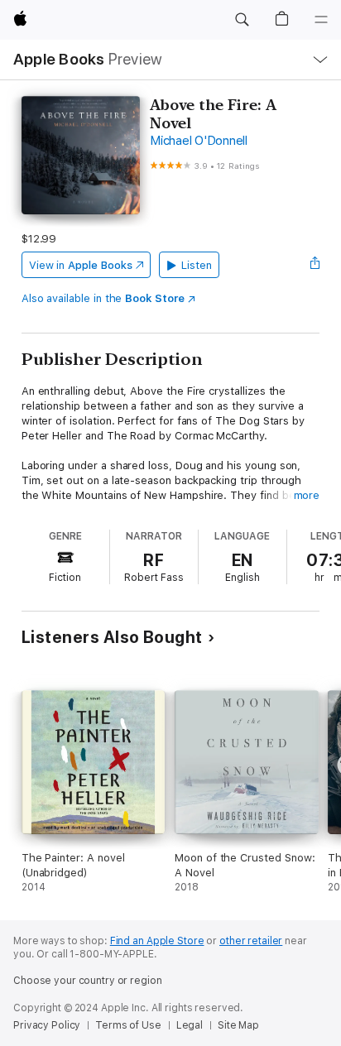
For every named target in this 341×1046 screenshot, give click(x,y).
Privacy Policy (46, 1025)
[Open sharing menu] (314, 264)
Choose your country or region (87, 980)
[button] (242, 20)
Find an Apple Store (157, 941)
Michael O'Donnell (198, 140)
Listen (196, 265)
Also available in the (103, 298)
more (307, 495)
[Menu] (321, 20)
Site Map (238, 1025)
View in (80, 265)
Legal (189, 1025)
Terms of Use (128, 1025)
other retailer (250, 941)
